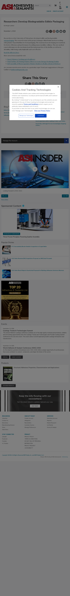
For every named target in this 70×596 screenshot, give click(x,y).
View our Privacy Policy (42, 111)
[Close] (58, 87)
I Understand (41, 115)
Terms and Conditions (31, 104)
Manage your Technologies (26, 115)
